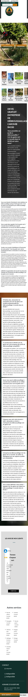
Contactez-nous (7, 46)
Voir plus (13, 591)
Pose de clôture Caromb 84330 (8, 615)
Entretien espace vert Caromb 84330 (8, 650)
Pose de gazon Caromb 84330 (16, 624)
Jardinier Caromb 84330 (16, 614)
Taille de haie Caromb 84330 (8, 632)
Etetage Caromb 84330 (16, 640)
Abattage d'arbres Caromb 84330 (8, 641)
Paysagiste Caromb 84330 (8, 623)
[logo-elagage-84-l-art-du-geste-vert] (9, 11)
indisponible (6, 1)
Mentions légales (22, 695)
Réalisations (21, 46)
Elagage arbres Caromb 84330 (16, 632)
